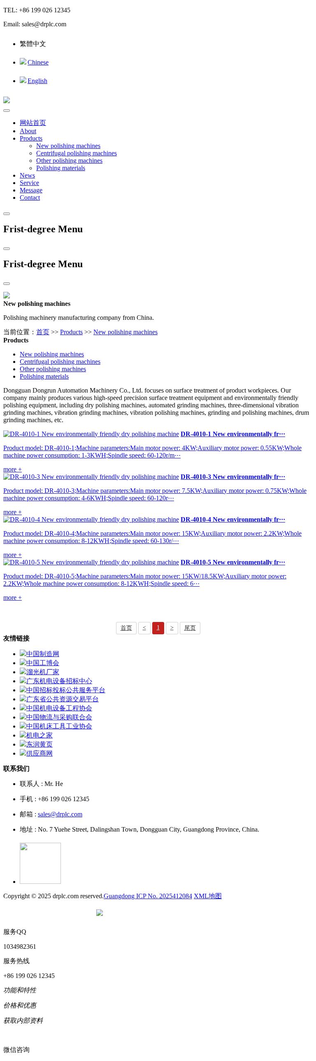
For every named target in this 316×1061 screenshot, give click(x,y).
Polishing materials (60, 167)
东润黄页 (39, 744)
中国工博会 (42, 662)
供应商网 (39, 753)
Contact (30, 197)
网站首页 (33, 122)
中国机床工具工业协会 (59, 726)
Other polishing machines (69, 160)
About (28, 130)
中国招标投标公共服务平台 (65, 690)
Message (31, 190)
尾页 (190, 628)
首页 (42, 331)
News (27, 175)
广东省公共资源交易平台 (62, 699)
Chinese (38, 62)
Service (29, 182)
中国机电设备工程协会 (59, 708)
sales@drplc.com (60, 814)
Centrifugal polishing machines (76, 153)
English (37, 80)
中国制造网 (42, 653)
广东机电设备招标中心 (59, 680)
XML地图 (208, 895)
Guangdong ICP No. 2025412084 (148, 895)
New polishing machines (68, 145)
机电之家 (39, 735)
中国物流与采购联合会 (59, 717)
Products (31, 138)
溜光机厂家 (42, 671)
